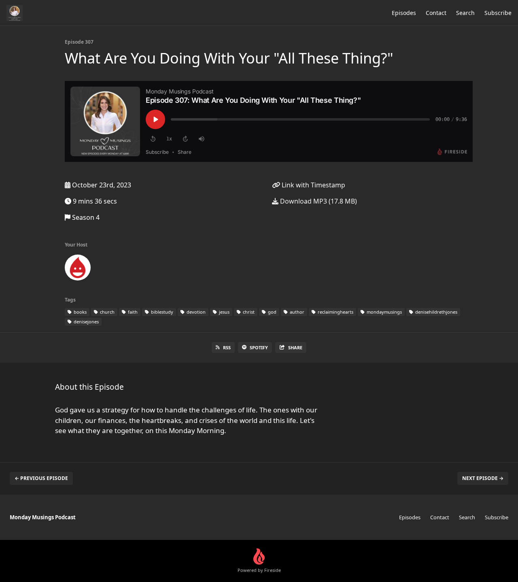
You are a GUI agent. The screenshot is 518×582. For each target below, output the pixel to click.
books (79, 312)
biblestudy (161, 312)
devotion (195, 312)
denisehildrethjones (435, 312)
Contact (436, 13)
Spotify (259, 347)
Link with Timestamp (312, 185)
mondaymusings (383, 312)
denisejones (85, 322)
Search (465, 13)
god (271, 312)
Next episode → (482, 478)
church (107, 312)
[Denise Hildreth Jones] (78, 269)
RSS (227, 347)
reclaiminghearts (334, 312)
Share (295, 347)
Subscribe (498, 13)
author (296, 312)
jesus (223, 312)
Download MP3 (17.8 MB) (317, 201)
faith (132, 312)
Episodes (404, 13)
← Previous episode (41, 478)
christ (248, 312)
